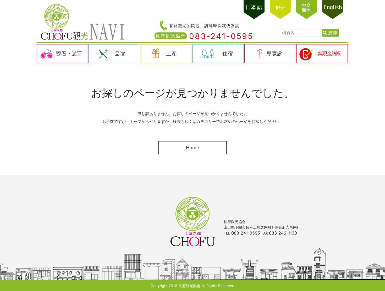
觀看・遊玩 (69, 53)
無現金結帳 (329, 53)
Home (192, 147)
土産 (171, 53)
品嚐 (119, 53)
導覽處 (274, 53)
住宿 (227, 53)
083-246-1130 (283, 233)
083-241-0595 (221, 36)
